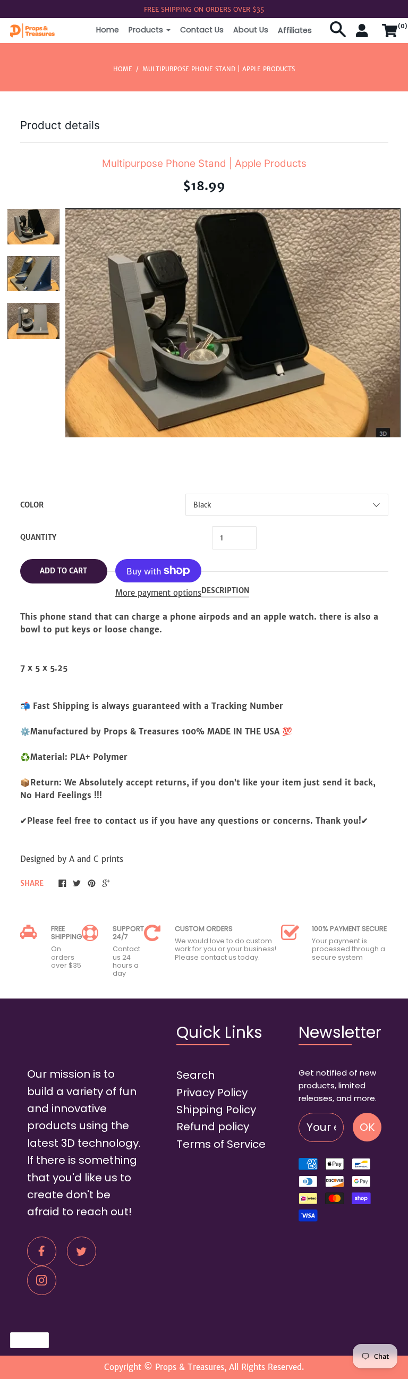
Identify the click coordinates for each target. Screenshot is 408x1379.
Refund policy (212, 1126)
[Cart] (390, 35)
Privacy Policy (212, 1092)
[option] (33, 226)
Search (195, 1075)
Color (32, 505)
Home (107, 29)
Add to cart (63, 571)
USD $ (24, 1340)
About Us (250, 29)
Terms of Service (221, 1144)
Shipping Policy (216, 1109)
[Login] (364, 35)
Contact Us (202, 29)
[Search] (338, 35)
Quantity (38, 537)
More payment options (158, 593)
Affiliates (295, 30)
